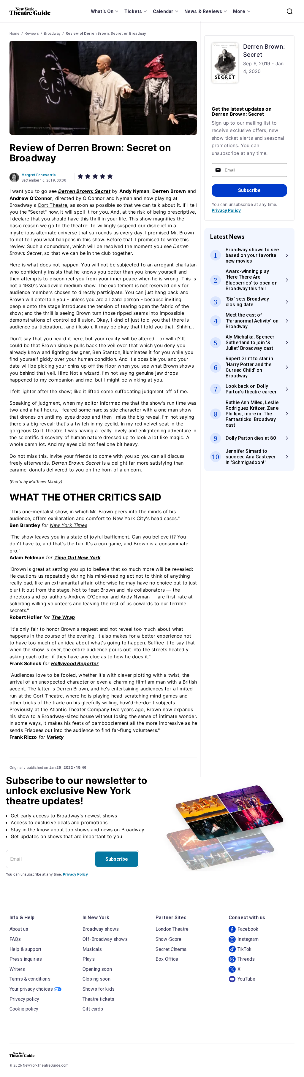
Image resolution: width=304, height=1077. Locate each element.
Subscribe (249, 190)
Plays (89, 959)
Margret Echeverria (38, 175)
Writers (17, 969)
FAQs (15, 939)
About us (19, 929)
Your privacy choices (31, 989)
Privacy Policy (226, 210)
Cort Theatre (52, 205)
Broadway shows (101, 929)
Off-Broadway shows (105, 939)
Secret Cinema (171, 949)
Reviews (32, 33)
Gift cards (93, 1009)
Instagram (248, 939)
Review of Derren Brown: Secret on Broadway (106, 33)
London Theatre (172, 929)
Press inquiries (26, 959)
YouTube (246, 979)
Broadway (52, 33)
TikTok (244, 949)
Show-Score (169, 939)
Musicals (92, 949)
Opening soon (97, 969)
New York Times (68, 525)
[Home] (30, 11)
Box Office (167, 959)
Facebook (248, 929)
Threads (246, 959)
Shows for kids (99, 989)
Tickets (133, 11)
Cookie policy (24, 1009)
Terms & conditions (30, 979)
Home (15, 33)
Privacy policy (24, 999)
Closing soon (96, 979)
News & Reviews (203, 11)
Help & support (25, 949)
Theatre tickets (98, 999)
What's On (102, 11)
